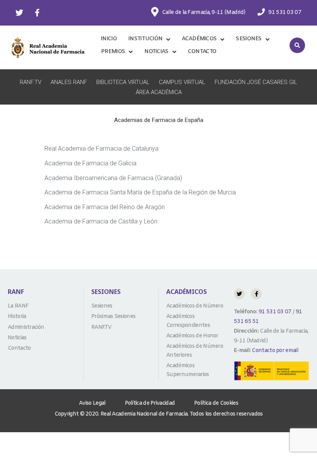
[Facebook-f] (37, 12)
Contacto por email (275, 350)
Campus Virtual (182, 82)
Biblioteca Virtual (123, 82)
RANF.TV (30, 82)
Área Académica (159, 92)
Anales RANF (69, 82)
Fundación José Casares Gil (256, 82)
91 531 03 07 (274, 312)
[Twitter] (19, 12)
